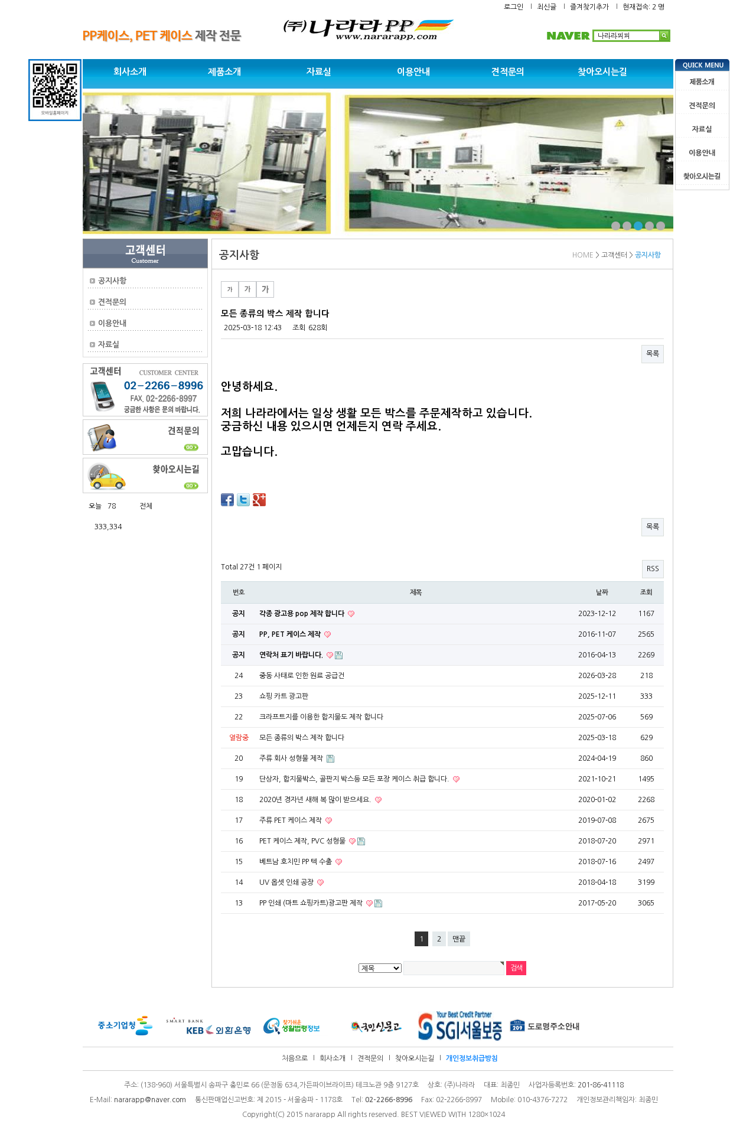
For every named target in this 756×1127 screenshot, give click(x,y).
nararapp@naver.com (150, 1099)
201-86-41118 (601, 1085)
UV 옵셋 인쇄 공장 (287, 882)
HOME (583, 255)
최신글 (546, 7)
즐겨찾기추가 (589, 7)
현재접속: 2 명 (643, 7)
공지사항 (112, 281)
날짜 (602, 592)
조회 (646, 592)
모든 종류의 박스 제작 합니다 (301, 737)
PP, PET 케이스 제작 (290, 634)
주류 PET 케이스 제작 (291, 820)
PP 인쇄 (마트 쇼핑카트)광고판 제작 (311, 903)
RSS (653, 568)
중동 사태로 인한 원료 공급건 (301, 675)
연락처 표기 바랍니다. (292, 655)
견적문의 (507, 71)
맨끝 (458, 939)
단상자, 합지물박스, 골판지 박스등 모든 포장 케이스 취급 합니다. (355, 779)
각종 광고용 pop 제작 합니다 (302, 613)
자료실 (319, 71)
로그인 (513, 7)
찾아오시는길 (602, 71)
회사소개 (129, 71)
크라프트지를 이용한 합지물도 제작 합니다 (321, 717)
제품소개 (224, 71)
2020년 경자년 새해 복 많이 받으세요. (316, 799)
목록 (652, 353)
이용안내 (413, 71)
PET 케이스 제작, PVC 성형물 (303, 841)
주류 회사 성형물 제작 (292, 758)
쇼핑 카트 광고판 (283, 696)
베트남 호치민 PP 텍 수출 (296, 861)
